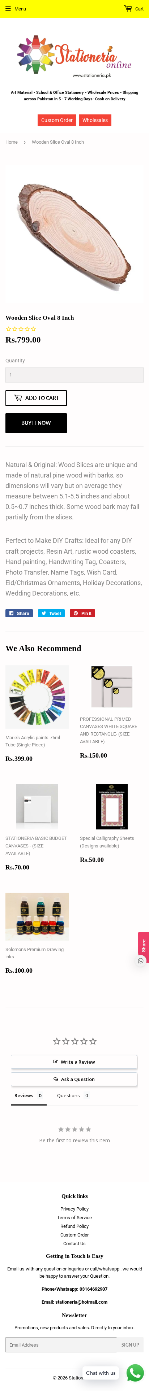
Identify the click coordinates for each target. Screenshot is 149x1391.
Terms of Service (74, 1217)
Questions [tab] (68, 1095)
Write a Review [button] (78, 1062)
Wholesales (95, 120)
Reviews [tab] (23, 1095)
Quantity (15, 360)
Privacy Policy (74, 1209)
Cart (139, 9)
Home (11, 142)
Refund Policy (74, 1226)
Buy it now (36, 423)
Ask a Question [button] (78, 1079)
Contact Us (74, 1243)
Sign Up (130, 1345)
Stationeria (80, 1378)
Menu (20, 9)
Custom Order (57, 120)
